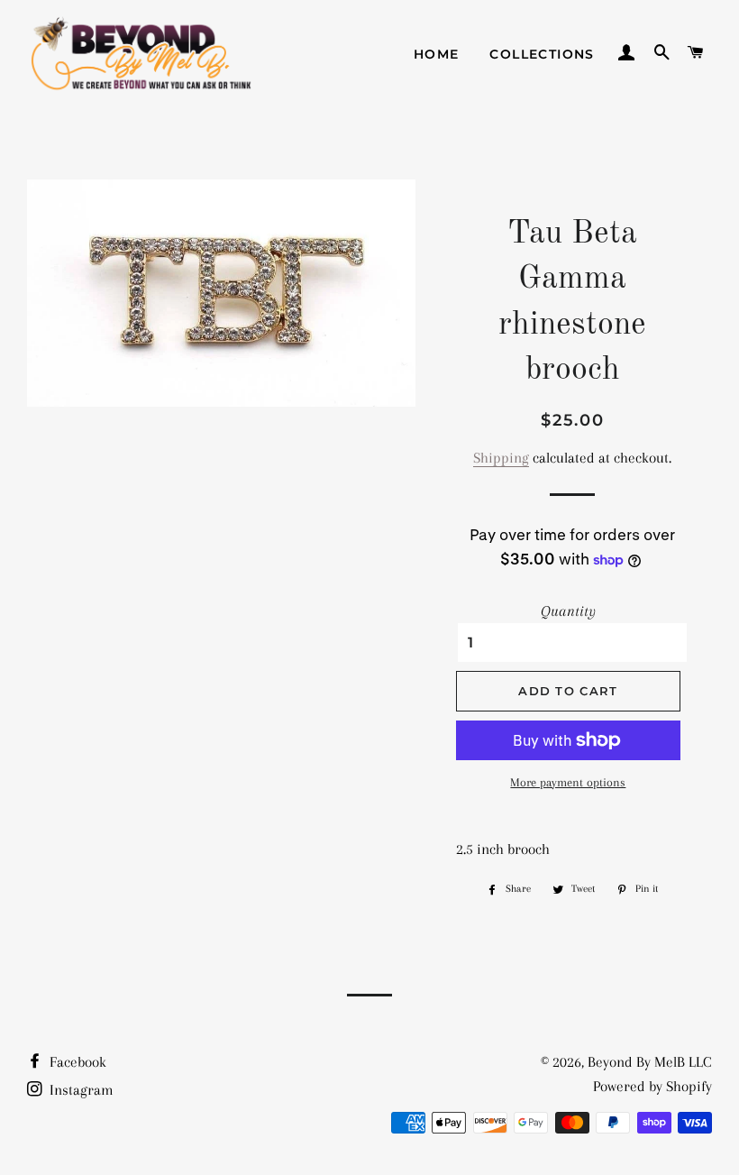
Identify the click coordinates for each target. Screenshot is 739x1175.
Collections (541, 54)
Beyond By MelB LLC (650, 1061)
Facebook (76, 1061)
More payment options (567, 782)
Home (437, 54)
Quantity (568, 611)
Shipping (501, 457)
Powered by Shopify (652, 1086)
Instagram (80, 1089)
